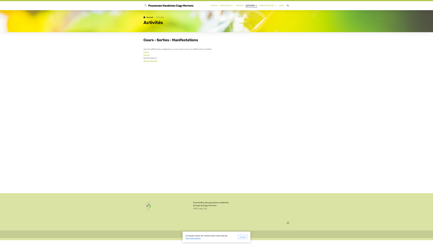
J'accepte (243, 237)
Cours (146, 52)
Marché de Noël (150, 61)
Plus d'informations (193, 238)
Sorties (146, 55)
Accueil (149, 17)
